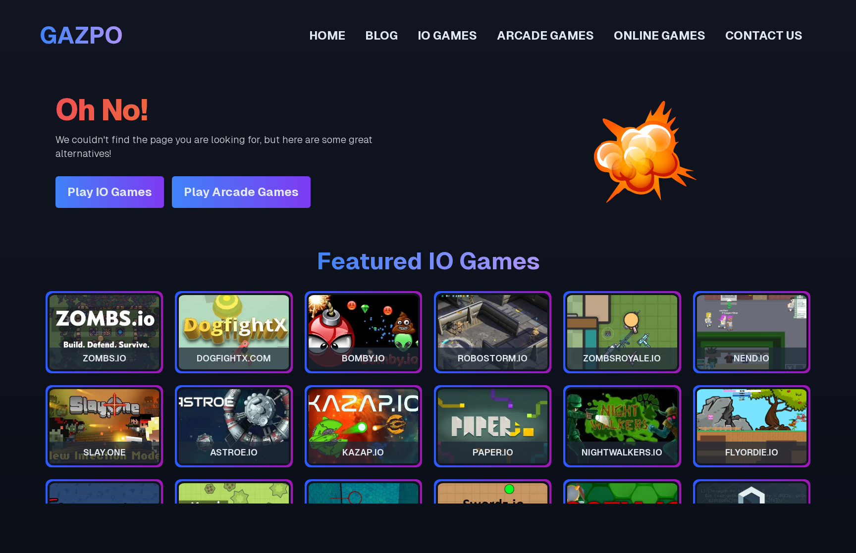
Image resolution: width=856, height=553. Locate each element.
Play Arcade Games (241, 192)
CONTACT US (763, 35)
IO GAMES (447, 35)
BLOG (381, 35)
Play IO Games (109, 192)
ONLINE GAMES (659, 35)
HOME (327, 35)
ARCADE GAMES (545, 35)
